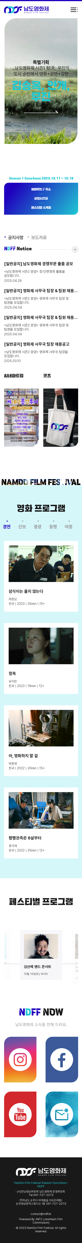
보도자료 (39, 237)
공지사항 (15, 237)
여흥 (68, 526)
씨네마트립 (21, 418)
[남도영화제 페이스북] (62, 1059)
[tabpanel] (41, 955)
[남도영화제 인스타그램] (20, 1059)
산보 (22, 526)
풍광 (37, 526)
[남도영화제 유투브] (20, 1114)
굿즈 (60, 418)
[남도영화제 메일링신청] (62, 1114)
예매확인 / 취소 (41, 189)
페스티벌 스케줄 (41, 208)
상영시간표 (41, 199)
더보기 (75, 249)
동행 (53, 526)
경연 (6, 526)
